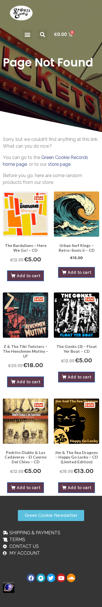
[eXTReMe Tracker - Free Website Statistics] (8, 587)
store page (59, 164)
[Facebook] (31, 578)
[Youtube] (61, 578)
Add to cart (28, 275)
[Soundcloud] (71, 578)
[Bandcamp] (41, 578)
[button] (27, 34)
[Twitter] (51, 578)
